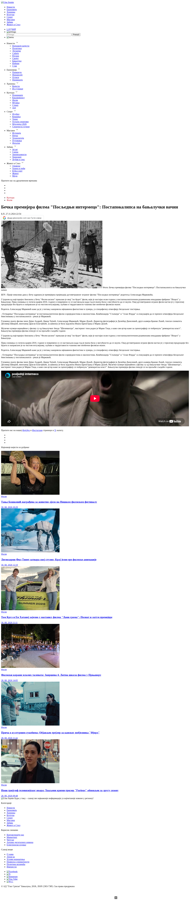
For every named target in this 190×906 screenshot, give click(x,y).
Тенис (15, 119)
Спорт (10, 17)
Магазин (11, 19)
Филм (15, 100)
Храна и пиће (18, 168)
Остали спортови (20, 121)
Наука (15, 135)
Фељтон (16, 143)
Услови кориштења (16, 859)
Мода (14, 176)
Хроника (11, 12)
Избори (15, 63)
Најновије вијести (20, 46)
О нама (10, 854)
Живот (15, 173)
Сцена (15, 152)
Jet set (15, 149)
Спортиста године (21, 126)
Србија (15, 53)
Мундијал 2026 (19, 124)
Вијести (16, 86)
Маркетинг (12, 837)
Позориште (17, 95)
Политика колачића (16, 864)
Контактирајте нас (15, 835)
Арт (14, 108)
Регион (15, 56)
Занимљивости (19, 154)
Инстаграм (37, 430)
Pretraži (76, 35)
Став (14, 66)
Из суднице (17, 89)
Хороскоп (16, 157)
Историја (16, 133)
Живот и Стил (13, 24)
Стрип (15, 105)
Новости (11, 7)
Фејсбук (26, 430)
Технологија (18, 138)
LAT (9, 29)
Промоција (17, 80)
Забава (10, 22)
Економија (12, 9)
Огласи (15, 77)
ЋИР (13, 29)
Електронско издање (16, 845)
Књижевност (18, 97)
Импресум (12, 867)
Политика (17, 48)
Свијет (15, 58)
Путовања (17, 140)
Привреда (17, 72)
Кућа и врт (17, 171)
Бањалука (16, 61)
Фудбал (15, 114)
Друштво (16, 51)
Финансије (17, 75)
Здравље (16, 166)
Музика (15, 103)
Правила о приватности (18, 862)
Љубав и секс (18, 159)
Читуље (10, 840)
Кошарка (16, 116)
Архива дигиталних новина (20, 842)
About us (11, 857)
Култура (10, 14)
